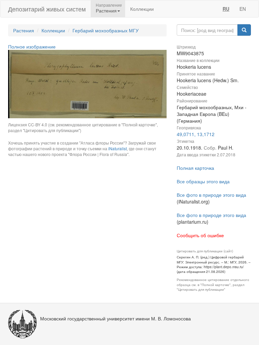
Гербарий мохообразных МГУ (106, 30)
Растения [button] (106, 10)
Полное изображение (32, 46)
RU (226, 8)
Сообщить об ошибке (200, 235)
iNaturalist (117, 148)
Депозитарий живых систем (47, 8)
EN (242, 8)
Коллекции (142, 8)
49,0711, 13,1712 (195, 134)
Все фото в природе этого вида (211, 194)
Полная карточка (195, 167)
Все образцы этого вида (203, 181)
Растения (23, 30)
